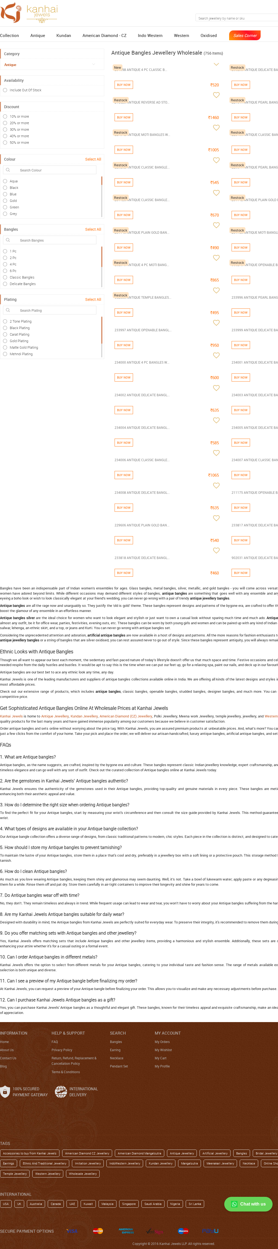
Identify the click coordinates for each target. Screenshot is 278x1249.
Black (14, 187)
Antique (37, 35)
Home (4, 1041)
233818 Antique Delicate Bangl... (142, 557)
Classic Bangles (22, 277)
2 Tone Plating (20, 321)
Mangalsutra (189, 1163)
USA (6, 1204)
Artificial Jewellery (215, 1153)
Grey (13, 213)
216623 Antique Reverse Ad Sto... (142, 102)
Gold (13, 200)
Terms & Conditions (66, 1072)
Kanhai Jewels (11, 716)
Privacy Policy (62, 1050)
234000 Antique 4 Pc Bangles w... (142, 362)
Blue (13, 194)
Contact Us (8, 1058)
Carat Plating (19, 334)
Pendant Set (119, 1066)
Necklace (116, 1058)
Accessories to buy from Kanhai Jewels (29, 1153)
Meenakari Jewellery (220, 1163)
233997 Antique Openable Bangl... (143, 330)
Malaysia (107, 1204)
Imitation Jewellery (88, 1163)
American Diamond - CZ (105, 35)
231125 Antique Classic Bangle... (142, 200)
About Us (7, 1050)
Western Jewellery (47, 1174)
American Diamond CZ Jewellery (87, 1153)
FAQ (55, 1041)
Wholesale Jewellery (83, 1174)
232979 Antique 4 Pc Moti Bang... (142, 265)
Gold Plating (19, 340)
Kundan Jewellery (84, 716)
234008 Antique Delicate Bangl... (142, 492)
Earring (115, 1050)
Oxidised (209, 35)
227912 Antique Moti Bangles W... (142, 134)
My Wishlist (163, 1050)
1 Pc (13, 251)
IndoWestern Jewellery (124, 1163)
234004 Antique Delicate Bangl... (142, 427)
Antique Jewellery (55, 716)
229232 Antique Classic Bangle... (142, 167)
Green (14, 207)
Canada (56, 1204)
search (118, 1033)
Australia (36, 1204)
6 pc (13, 270)
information (13, 1033)
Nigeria (175, 1204)
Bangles (116, 1041)
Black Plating (20, 327)
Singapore (129, 1204)
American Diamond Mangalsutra (139, 1153)
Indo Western (150, 35)
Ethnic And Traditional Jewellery (44, 1163)
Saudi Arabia (153, 1204)
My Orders (162, 1041)
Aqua (14, 181)
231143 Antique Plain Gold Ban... (142, 232)
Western (181, 35)
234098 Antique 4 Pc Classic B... (141, 69)
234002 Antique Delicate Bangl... (142, 395)
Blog (3, 1066)
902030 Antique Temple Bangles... (143, 297)
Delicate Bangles (23, 283)
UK (19, 1204)
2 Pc (13, 257)
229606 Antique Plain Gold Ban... (142, 525)
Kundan (63, 35)
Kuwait (88, 1204)
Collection (9, 35)
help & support (68, 1033)
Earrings (8, 1163)
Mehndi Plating (21, 353)
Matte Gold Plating (24, 347)
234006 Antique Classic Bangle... (142, 460)
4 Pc (13, 264)
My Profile (162, 1066)
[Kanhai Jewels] (31, 12)
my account (168, 1033)
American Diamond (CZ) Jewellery (126, 716)
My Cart (160, 1058)
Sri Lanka (195, 1204)
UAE (72, 1204)
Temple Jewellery (15, 1174)
